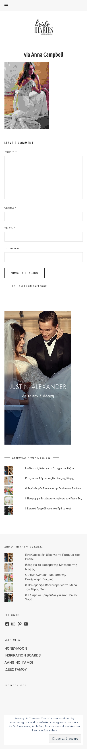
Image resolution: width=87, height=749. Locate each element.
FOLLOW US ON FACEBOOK (29, 286)
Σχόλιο (10, 152)
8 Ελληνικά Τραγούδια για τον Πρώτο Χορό (48, 508)
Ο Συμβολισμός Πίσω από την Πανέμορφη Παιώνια (53, 488)
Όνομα (10, 207)
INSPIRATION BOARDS (22, 655)
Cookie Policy (48, 730)
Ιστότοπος (12, 248)
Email (10, 228)
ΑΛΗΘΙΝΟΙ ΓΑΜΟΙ (18, 662)
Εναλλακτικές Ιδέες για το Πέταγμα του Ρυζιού (50, 468)
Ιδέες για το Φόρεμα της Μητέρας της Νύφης (49, 478)
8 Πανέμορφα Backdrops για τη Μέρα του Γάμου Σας (53, 498)
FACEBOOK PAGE (15, 685)
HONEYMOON (15, 648)
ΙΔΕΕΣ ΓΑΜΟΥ (15, 669)
